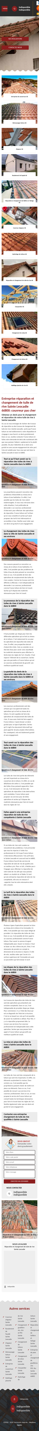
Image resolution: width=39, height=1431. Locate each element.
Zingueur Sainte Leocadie (8, 1345)
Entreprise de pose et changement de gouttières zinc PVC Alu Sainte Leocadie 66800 (33, 1363)
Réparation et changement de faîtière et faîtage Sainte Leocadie (33, 1335)
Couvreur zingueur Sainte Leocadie (8, 1321)
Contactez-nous (15, 47)
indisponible (24, 7)
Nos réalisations (15, 39)
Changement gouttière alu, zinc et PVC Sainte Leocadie (21, 1331)
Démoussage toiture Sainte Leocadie (8, 1356)
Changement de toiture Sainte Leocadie (21, 1347)
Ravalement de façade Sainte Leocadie (8, 1334)
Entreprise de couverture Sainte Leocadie (8, 1369)
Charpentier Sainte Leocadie (21, 1370)
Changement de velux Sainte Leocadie (21, 1360)
